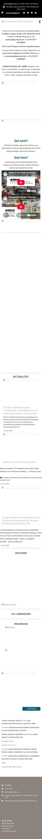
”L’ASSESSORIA (10, 264)
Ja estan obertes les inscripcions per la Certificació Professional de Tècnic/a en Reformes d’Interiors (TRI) (21, 520)
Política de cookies (7, 826)
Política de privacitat (8, 823)
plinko (4, 763)
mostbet (5, 756)
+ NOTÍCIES (31, 709)
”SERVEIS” (7, 291)
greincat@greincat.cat (11, 4)
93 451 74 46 (24, 4)
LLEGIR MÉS (8, 431)
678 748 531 (34, 4)
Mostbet (23, 721)
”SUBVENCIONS (11, 349)
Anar (21, 256)
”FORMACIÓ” (9, 238)
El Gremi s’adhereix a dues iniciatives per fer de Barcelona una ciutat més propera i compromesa (20, 410)
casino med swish (8, 745)
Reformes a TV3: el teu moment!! (19, 462)
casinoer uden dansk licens (12, 767)
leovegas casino (8, 741)
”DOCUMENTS (10, 320)
